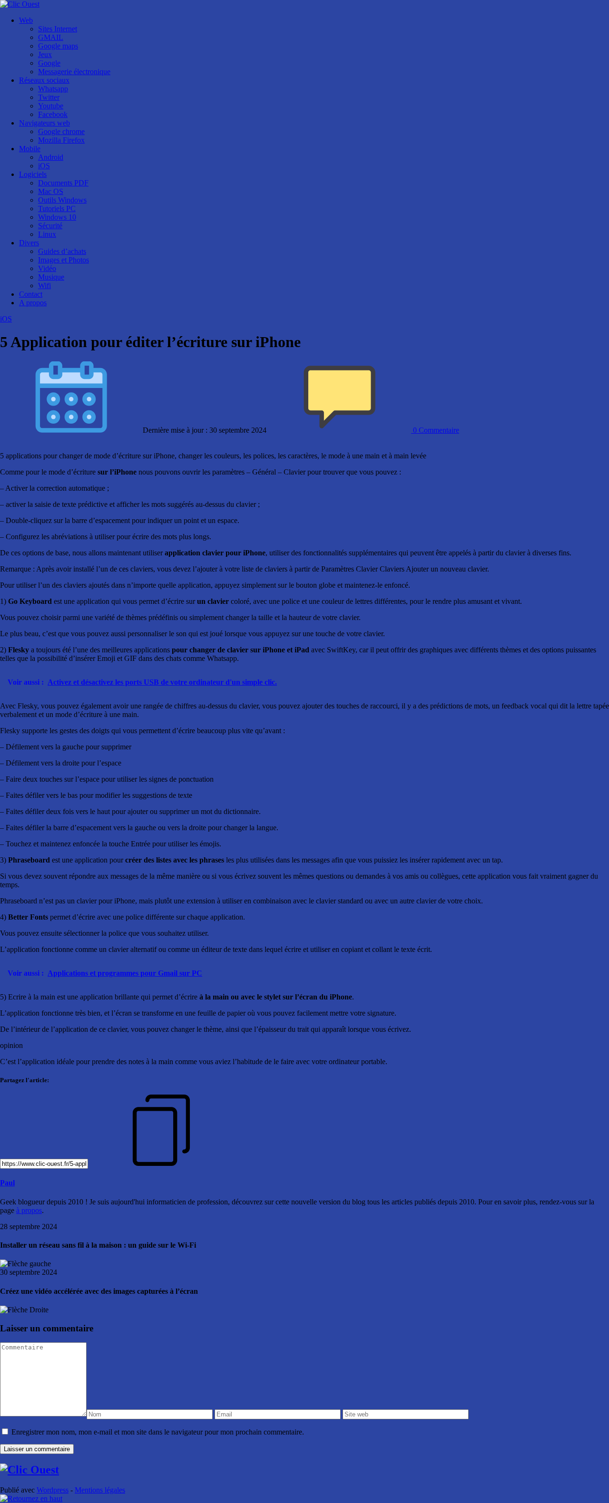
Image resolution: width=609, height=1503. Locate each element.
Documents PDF (63, 183)
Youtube (50, 106)
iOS (44, 166)
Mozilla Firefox (61, 140)
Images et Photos (63, 260)
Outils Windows (62, 200)
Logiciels (33, 174)
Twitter (48, 97)
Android (50, 157)
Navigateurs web (44, 123)
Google (49, 63)
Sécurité (50, 226)
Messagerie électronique (74, 72)
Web (26, 20)
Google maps (58, 46)
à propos (29, 1210)
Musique (51, 277)
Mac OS (50, 191)
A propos (33, 303)
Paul (7, 1183)
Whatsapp (53, 89)
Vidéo (47, 268)
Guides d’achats (62, 251)
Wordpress (53, 1490)
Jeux (45, 54)
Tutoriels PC (57, 208)
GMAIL (50, 37)
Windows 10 (57, 217)
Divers (29, 243)
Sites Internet (57, 29)
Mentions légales (100, 1490)
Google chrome (61, 131)
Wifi (44, 285)
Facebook (53, 114)
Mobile (29, 149)
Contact (30, 294)
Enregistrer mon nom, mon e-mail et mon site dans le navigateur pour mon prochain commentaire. (157, 1432)
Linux (47, 234)
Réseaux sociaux (44, 80)
